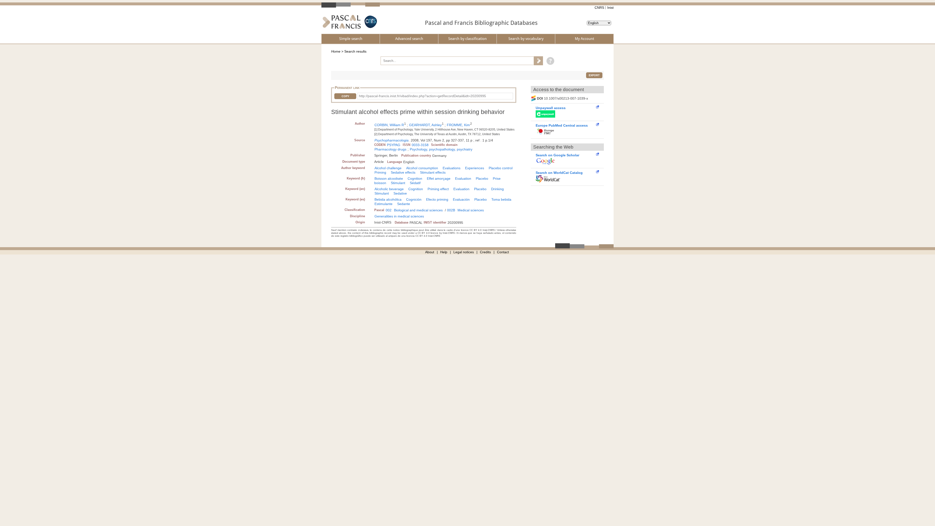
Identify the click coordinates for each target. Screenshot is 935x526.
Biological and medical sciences (418, 210)
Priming (380, 172)
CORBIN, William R (389, 125)
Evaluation (463, 178)
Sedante (403, 204)
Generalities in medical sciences (399, 216)
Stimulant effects (433, 172)
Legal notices (463, 252)
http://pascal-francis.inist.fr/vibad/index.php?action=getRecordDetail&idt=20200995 (422, 96)
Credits (485, 252)
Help (443, 252)
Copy (345, 96)
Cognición (413, 199)
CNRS (599, 7)
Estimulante (383, 204)
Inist (610, 7)
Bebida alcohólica (388, 199)
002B (451, 210)
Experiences (474, 168)
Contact (503, 252)
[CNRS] (370, 22)
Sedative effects (403, 172)
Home (335, 51)
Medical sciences (471, 210)
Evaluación (461, 199)
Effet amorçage (438, 178)
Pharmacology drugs (390, 149)
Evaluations (451, 168)
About (429, 252)
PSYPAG (393, 145)
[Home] (341, 22)
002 (389, 210)
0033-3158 (420, 145)
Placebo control (501, 168)
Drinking (497, 189)
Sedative (400, 193)
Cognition (415, 178)
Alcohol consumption (422, 168)
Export (594, 75)
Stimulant (398, 183)
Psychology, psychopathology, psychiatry (441, 149)
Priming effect (438, 189)
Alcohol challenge (388, 168)
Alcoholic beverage (389, 189)
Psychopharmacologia (391, 140)
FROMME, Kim (458, 125)
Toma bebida (501, 199)
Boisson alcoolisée (388, 178)
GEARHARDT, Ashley (425, 125)
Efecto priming (437, 199)
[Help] (549, 61)
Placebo (482, 178)
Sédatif (415, 183)
